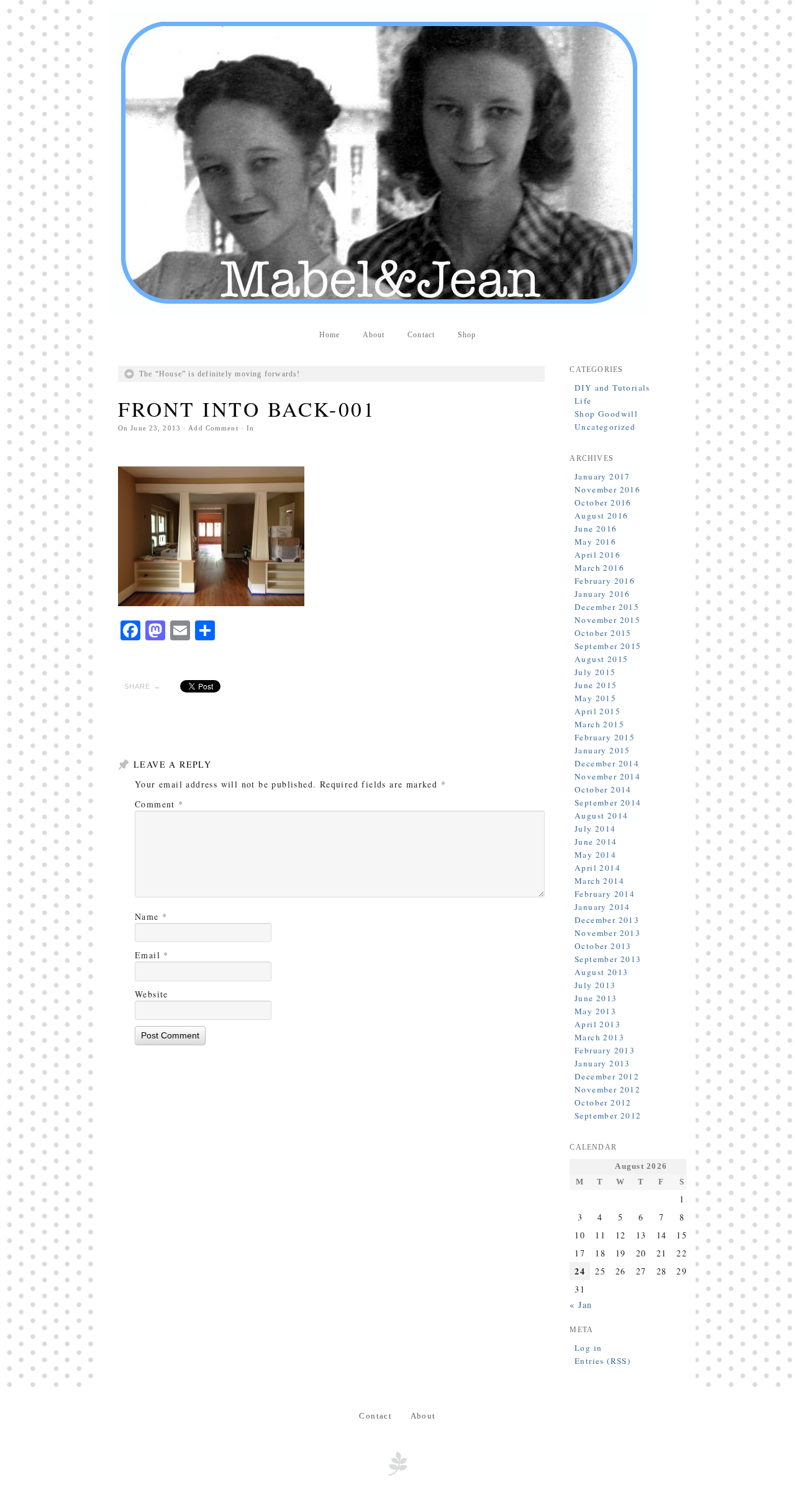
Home (329, 334)
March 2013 (599, 1037)
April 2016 (597, 554)
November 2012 (607, 1089)
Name (151, 916)
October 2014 (603, 789)
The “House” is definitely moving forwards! (220, 374)
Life (583, 400)
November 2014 (607, 776)
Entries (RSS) (602, 1360)
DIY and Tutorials (612, 387)
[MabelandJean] (397, 162)
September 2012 (608, 1115)
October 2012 (603, 1102)
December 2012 (607, 1076)
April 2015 (597, 711)
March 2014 (599, 880)
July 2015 (595, 672)
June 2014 (596, 841)
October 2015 (603, 632)
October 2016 (603, 502)
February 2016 (605, 580)
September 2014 (608, 802)
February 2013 (605, 1050)
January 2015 (602, 750)
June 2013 (596, 998)
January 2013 (602, 1063)
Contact (421, 334)
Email (152, 955)
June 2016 (596, 528)
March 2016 (599, 567)
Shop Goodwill (606, 413)
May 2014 (595, 854)
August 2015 (601, 659)
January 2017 (602, 476)
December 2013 (607, 919)
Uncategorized (605, 426)
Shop (467, 334)
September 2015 (608, 646)
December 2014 (607, 763)
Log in (588, 1347)
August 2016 (601, 515)
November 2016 (607, 489)
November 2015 (607, 619)
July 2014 (595, 828)
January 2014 (602, 906)
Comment (159, 804)
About (374, 334)
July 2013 (595, 985)
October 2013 (603, 945)
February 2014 (605, 893)
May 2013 (595, 1011)
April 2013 (597, 1024)
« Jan (581, 1304)
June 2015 (596, 685)
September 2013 (608, 959)
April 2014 (597, 867)
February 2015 (605, 737)
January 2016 (602, 593)
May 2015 (595, 698)
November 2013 (607, 932)
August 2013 (601, 972)
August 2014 (601, 815)
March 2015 (599, 724)
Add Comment (213, 428)
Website (151, 994)
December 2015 (607, 606)
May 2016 (595, 541)
